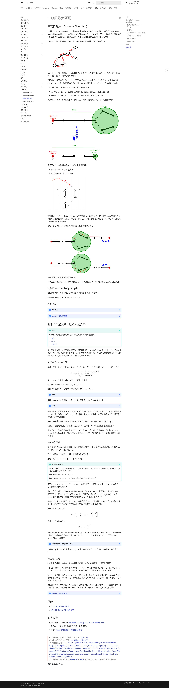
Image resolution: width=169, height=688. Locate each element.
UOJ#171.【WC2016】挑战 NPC (62, 610)
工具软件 (37, 8)
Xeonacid (63, 654)
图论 (96, 8)
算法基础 (54, 8)
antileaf (110, 646)
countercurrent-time (108, 643)
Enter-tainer (93, 646)
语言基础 (46, 8)
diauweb (52, 648)
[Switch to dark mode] (94, 2)
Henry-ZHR (87, 648)
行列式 (53, 341)
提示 (53, 330)
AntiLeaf (87, 654)
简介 (22, 8)
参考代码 (54, 310)
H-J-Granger (68, 643)
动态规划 (68, 8)
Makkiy (114, 648)
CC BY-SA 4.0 (72, 659)
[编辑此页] (120, 18)
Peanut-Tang (60, 657)
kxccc (115, 654)
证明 (53, 395)
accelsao (79, 654)
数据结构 (89, 8)
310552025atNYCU (74, 646)
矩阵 (52, 338)
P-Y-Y (59, 651)
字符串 (76, 8)
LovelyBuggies (104, 648)
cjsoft (116, 646)
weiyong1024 (54, 654)
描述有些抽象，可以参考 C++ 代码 (62, 544)
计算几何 (103, 8)
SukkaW (69, 657)
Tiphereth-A (78, 643)
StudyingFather (93, 643)
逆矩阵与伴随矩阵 (57, 464)
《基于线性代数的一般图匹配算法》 (69, 630)
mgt (119, 648)
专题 (115, 8)
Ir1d (85, 643)
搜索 (61, 8)
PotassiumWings (67, 651)
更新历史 (84, 637)
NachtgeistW (61, 646)
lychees (52, 657)
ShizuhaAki (101, 651)
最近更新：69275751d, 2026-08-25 (137, 683)
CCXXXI (84, 646)
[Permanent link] (91, 26)
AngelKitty (102, 646)
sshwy (109, 651)
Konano (95, 648)
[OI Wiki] (22, 2)
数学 (82, 8)
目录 (127, 17)
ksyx (110, 654)
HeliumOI (78, 648)
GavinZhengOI (96, 654)
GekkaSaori (69, 648)
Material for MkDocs (33, 685)
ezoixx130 (60, 648)
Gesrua (105, 654)
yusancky (71, 654)
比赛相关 (29, 8)
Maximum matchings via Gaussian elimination (86, 623)
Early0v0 (52, 646)
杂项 (110, 8)
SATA (82, 659)
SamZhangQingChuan (88, 651)
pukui (77, 651)
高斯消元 (54, 344)
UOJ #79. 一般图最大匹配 (59, 316)
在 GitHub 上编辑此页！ (80, 640)
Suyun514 (116, 651)
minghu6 (52, 651)
